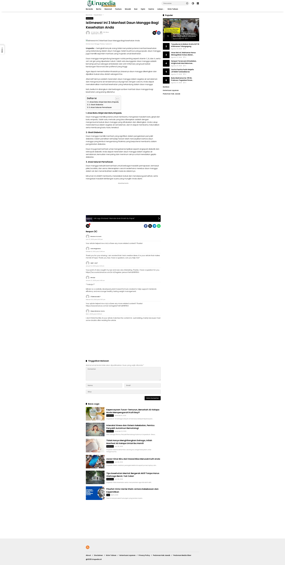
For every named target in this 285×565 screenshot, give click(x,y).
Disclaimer (98, 555)
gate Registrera (96, 248)
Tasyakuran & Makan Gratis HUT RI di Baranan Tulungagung (185, 45)
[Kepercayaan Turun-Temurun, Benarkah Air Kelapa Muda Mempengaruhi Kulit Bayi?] (95, 413)
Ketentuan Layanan (171, 90)
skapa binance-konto (98, 311)
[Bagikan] (159, 33)
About (88, 555)
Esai (108, 495)
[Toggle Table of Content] (116, 99)
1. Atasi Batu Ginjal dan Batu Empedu (103, 102)
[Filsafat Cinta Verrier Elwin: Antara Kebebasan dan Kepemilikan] (95, 493)
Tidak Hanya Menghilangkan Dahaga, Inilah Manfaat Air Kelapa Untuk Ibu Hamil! (129, 442)
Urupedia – (91, 48)
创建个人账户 (94, 263)
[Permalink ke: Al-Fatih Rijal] (88, 33)
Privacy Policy (144, 555)
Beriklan (166, 87)
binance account (96, 236)
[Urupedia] (101, 3)
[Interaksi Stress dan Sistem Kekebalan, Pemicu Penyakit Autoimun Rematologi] (95, 429)
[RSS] (87, 547)
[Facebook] (146, 226)
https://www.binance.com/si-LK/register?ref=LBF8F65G (107, 306)
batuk (125, 176)
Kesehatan (89, 18)
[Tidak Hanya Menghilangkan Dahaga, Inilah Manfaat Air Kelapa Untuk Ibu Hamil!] (95, 445)
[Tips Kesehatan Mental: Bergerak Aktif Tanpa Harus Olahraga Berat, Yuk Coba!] (95, 477)
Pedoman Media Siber (182, 555)
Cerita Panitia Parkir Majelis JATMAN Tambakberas (182, 71)
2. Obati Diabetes (96, 105)
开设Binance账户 (96, 296)
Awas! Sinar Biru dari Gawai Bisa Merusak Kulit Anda (133, 458)
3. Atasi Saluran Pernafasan (100, 107)
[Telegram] (154, 226)
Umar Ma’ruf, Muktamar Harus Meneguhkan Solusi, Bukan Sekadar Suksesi (183, 54)
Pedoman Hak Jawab (161, 555)
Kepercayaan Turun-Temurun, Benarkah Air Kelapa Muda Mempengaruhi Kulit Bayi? (132, 411)
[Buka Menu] (197, 3)
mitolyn (93, 277)
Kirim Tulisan (111, 555)
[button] (187, 3)
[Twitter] (150, 226)
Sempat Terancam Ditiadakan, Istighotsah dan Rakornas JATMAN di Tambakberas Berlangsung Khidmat (183, 62)
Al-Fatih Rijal (95, 32)
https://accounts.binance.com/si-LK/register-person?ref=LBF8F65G (112, 272)
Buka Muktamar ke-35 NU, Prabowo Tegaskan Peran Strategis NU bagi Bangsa (181, 79)
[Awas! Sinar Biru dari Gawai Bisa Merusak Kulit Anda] (95, 461)
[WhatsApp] (159, 226)
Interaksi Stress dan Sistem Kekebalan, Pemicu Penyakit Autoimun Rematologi (130, 427)
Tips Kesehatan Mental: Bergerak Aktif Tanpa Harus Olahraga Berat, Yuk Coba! (132, 474)
